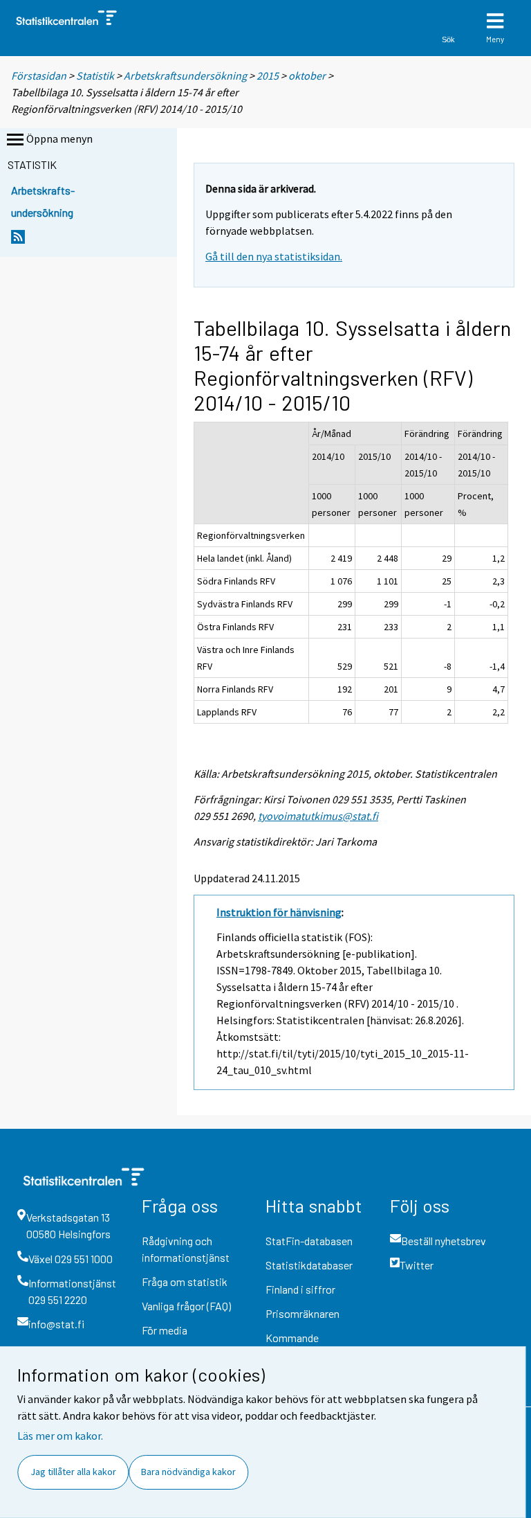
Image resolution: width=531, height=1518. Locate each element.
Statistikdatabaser (309, 1264)
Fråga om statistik (184, 1281)
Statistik (95, 75)
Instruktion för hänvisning (279, 912)
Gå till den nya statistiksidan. (273, 256)
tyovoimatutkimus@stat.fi (318, 816)
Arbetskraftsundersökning (186, 75)
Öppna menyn (59, 138)
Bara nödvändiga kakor (188, 1471)
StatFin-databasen (309, 1240)
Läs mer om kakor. (60, 1436)
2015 (268, 75)
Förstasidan (38, 75)
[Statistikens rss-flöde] (18, 240)
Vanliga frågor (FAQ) (186, 1305)
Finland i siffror (300, 1289)
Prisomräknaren (302, 1313)
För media (164, 1330)
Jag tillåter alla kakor (73, 1471)
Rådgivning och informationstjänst (186, 1249)
